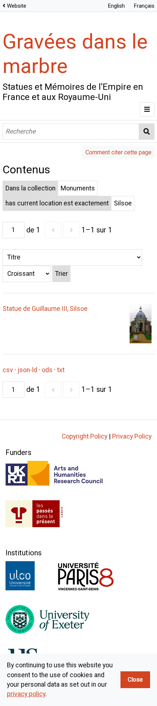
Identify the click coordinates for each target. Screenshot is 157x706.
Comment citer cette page (118, 152)
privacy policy (26, 694)
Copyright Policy (84, 436)
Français (144, 6)
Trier (61, 273)
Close (135, 679)
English (116, 6)
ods (47, 370)
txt (61, 370)
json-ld (27, 370)
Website (16, 6)
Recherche (146, 131)
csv (8, 370)
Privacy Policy (132, 436)
